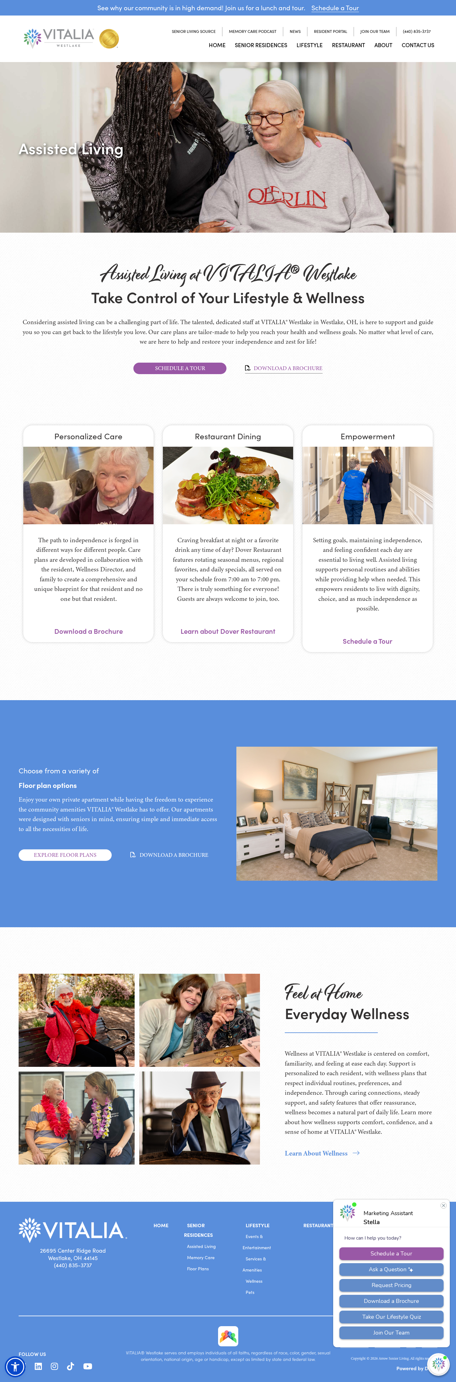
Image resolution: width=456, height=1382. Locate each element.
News (295, 31)
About (383, 45)
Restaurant (348, 45)
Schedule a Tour (335, 7)
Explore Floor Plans (65, 855)
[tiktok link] (70, 1366)
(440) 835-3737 (417, 31)
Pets (250, 1292)
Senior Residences (261, 45)
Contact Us (418, 45)
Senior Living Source (194, 31)
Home (217, 45)
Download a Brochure (88, 631)
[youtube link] (87, 1366)
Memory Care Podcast (252, 31)
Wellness (254, 1281)
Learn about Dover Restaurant (228, 631)
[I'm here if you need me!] (438, 1364)
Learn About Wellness (316, 1153)
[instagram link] (54, 1366)
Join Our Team (375, 31)
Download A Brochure (288, 368)
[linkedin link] (38, 1366)
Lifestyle (310, 45)
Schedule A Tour (180, 368)
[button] (15, 1367)
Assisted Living (201, 1246)
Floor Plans (198, 1269)
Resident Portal (330, 31)
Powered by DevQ (416, 1368)
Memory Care (201, 1257)
